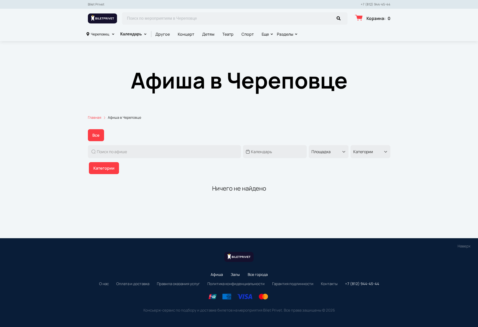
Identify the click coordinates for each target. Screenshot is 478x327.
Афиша (217, 274)
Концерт (186, 34)
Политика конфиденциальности (236, 283)
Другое (162, 34)
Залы (235, 274)
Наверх (464, 246)
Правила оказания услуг (178, 283)
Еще (265, 34)
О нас (104, 283)
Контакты (329, 283)
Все (96, 135)
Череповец (100, 34)
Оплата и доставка (132, 283)
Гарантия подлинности (292, 283)
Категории (104, 168)
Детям (208, 34)
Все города (258, 274)
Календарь (131, 34)
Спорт (247, 34)
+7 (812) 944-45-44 (375, 4)
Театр (228, 34)
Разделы (285, 34)
